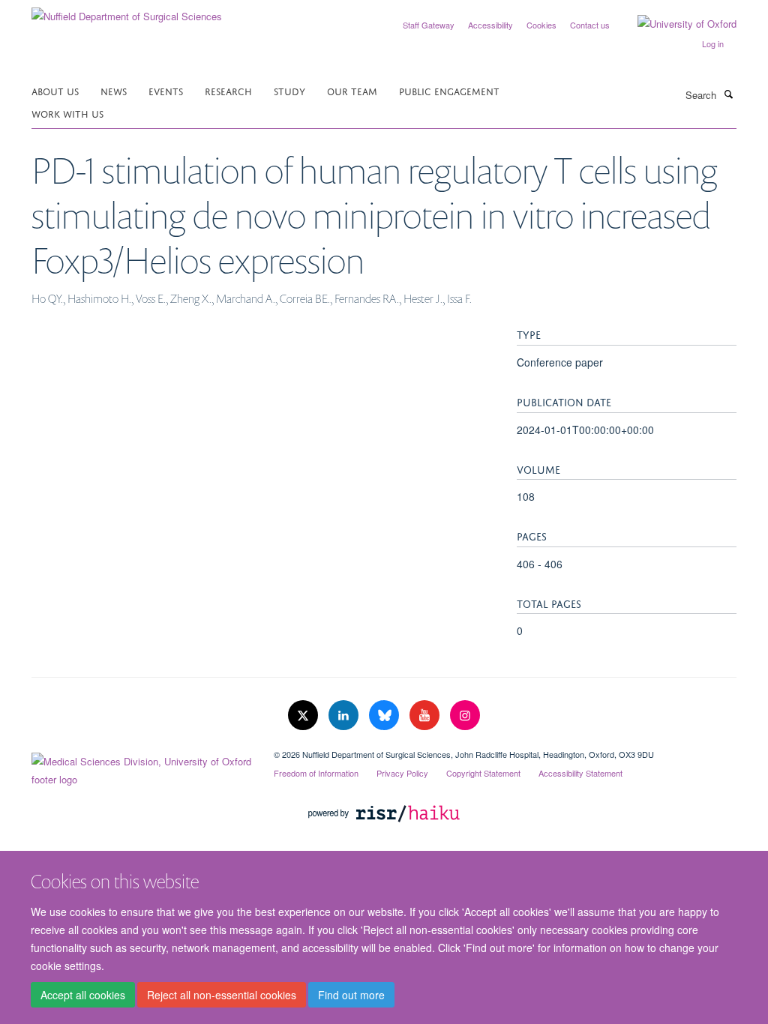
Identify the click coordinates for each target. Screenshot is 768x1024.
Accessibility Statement (580, 773)
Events (165, 90)
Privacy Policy (402, 773)
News (113, 90)
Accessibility (490, 25)
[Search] (728, 93)
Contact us (590, 25)
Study (289, 90)
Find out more (351, 994)
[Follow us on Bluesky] (385, 715)
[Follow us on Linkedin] (345, 715)
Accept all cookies (82, 994)
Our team (352, 90)
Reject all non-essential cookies (221, 994)
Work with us (68, 113)
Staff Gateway (428, 25)
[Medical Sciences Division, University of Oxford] (141, 767)
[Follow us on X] (304, 715)
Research (228, 90)
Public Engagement (449, 90)
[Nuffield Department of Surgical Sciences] (127, 11)
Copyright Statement (483, 773)
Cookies (541, 25)
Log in (713, 43)
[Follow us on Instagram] (465, 715)
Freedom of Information (316, 773)
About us (55, 90)
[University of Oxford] (675, 24)
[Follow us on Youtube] (426, 715)
